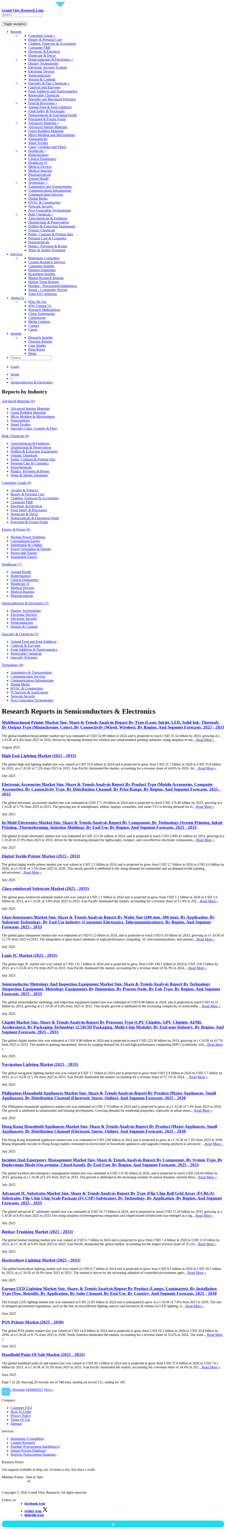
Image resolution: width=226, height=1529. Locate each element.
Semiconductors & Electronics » (50, 59)
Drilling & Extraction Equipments (51, 226)
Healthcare (12, 564)
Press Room (36, 349)
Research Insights (40, 337)
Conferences (37, 318)
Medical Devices (40, 167)
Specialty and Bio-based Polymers (52, 99)
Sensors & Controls (41, 79)
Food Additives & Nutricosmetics (34, 649)
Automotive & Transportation (31, 672)
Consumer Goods (16, 483)
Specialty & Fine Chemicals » (49, 83)
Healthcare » (37, 151)
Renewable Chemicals (43, 95)
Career (33, 329)
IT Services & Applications (29, 692)
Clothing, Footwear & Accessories (52, 43)
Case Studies (37, 345)
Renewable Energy (24, 553)
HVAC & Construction (44, 202)
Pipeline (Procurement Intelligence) (35, 1446)
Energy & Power (16, 529)
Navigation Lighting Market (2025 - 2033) (40, 1064)
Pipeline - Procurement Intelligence (52, 286)
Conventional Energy (25, 541)
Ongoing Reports (40, 341)
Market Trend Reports (43, 282)
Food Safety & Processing (46, 111)
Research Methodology (44, 310)
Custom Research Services (46, 262)
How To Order (21, 1412)
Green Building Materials (46, 131)
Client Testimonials (41, 314)
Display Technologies (43, 63)
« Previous (17, 1390)
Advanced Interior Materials (47, 127)
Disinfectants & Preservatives (48, 222)
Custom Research (23, 1442)
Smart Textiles (38, 143)
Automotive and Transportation (50, 186)
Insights (16, 333)
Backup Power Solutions (28, 537)
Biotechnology (38, 155)
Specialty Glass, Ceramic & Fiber (34, 428)
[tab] (113, 401)
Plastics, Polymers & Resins (47, 246)
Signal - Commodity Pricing (47, 290)
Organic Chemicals (41, 230)
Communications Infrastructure (49, 190)
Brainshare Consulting (43, 258)
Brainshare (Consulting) (27, 1439)
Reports (16, 32)
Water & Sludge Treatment (46, 250)
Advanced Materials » (43, 123)
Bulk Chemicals (15, 436)
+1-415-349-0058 (14, 1481)
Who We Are (37, 302)
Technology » (37, 182)
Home (15, 374)
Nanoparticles (37, 139)
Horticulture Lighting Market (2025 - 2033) (41, 1260)
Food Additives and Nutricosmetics (52, 91)
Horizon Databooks (42, 270)
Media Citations (39, 321)
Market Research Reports (46, 278)
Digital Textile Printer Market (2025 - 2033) (41, 856)
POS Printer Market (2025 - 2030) (33, 1322)
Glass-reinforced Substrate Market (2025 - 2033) (45, 888)
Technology (12, 665)
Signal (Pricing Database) (28, 1450)
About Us (17, 298)
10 (38, 1390)
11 (41, 1390)
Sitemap (16, 1424)
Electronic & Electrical (44, 51)
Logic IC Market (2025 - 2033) (29, 955)
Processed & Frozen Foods (47, 119)
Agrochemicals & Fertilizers (47, 218)
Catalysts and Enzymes (44, 87)
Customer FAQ (21, 1408)
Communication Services (45, 194)
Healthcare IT (37, 163)
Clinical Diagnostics (42, 159)
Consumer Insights (41, 266)
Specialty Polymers (24, 657)
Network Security (40, 206)
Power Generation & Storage (31, 549)
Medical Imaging (40, 171)
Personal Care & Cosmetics (47, 238)
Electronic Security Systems (47, 67)
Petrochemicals (38, 242)
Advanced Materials (18, 401)
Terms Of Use (20, 1420)
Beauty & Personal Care (45, 39)
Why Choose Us (39, 306)
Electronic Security (24, 619)
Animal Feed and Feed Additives (33, 641)
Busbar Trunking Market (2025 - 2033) (37, 1231)
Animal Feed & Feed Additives (50, 107)
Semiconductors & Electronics (32, 382)
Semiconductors (39, 75)
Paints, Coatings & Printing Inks (50, 234)
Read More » (205, 740)
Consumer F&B (39, 47)
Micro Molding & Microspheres (33, 416)
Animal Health (38, 179)
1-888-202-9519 (42, 1481)
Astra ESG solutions (42, 294)
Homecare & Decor (42, 55)
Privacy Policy (21, 1416)
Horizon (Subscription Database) (33, 1454)
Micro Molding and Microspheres (51, 135)
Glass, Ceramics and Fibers (47, 147)
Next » (48, 1390)
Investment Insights (41, 274)
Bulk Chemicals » (40, 214)
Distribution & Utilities (26, 545)
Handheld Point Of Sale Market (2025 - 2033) (43, 1354)
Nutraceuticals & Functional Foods (52, 115)
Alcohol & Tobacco (24, 490)
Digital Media (37, 198)
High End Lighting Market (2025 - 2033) (39, 755)
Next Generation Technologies (49, 210)
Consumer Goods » (41, 36)
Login (15, 367)
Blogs (32, 353)
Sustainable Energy (24, 557)
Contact (33, 325)
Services (16, 254)
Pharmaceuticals (39, 175)
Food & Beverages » (42, 103)
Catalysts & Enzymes (25, 645)
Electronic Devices (41, 71)
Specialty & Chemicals (20, 634)
